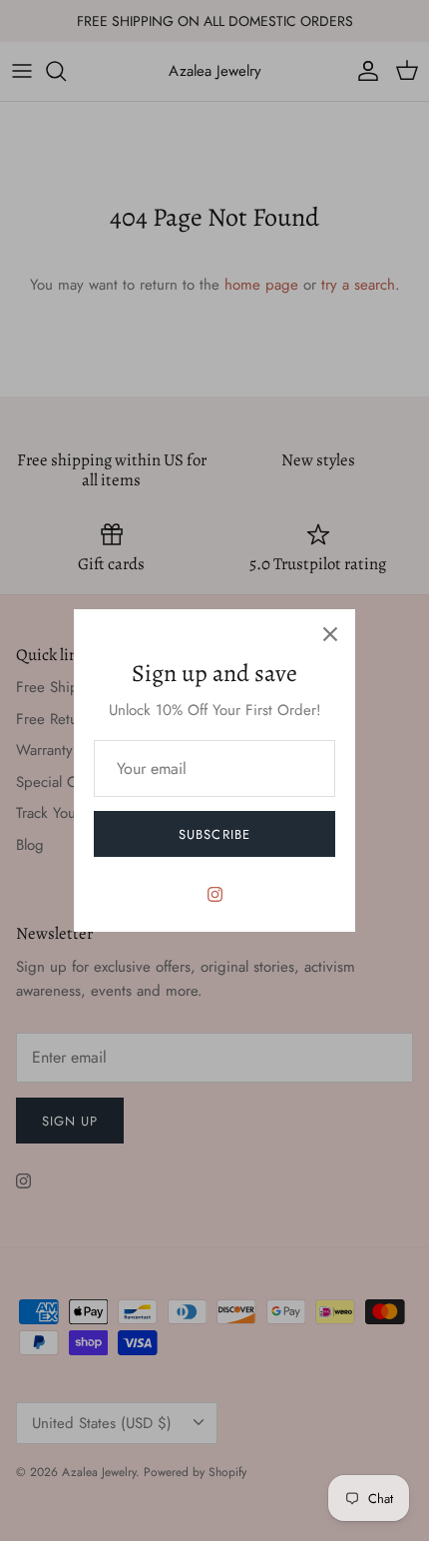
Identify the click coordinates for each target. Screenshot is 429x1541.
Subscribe (214, 834)
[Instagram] (215, 894)
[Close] (330, 634)
